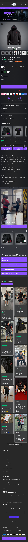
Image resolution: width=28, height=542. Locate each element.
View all (23, 231)
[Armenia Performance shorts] (6, 131)
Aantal (2, 79)
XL (12, 66)
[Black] (2, 72)
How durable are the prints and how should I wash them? (12, 265)
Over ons (5, 456)
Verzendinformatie (7, 465)
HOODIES (26, 8)
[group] (7, 241)
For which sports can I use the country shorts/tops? (12, 259)
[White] (8, 72)
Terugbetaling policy (7, 459)
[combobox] (6, 145)
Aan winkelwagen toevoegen (6, 149)
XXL (16, 66)
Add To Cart (10, 226)
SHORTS (9, 8)
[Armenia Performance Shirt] (18, 131)
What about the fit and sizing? (10, 273)
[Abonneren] (22, 512)
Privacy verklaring (7, 462)
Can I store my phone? (8, 269)
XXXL (21, 66)
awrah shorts (20, 8)
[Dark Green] (5, 72)
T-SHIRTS (14, 8)
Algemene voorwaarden (8, 468)
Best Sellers (3, 8)
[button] (2, 4)
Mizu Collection (6, 471)
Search (4, 454)
